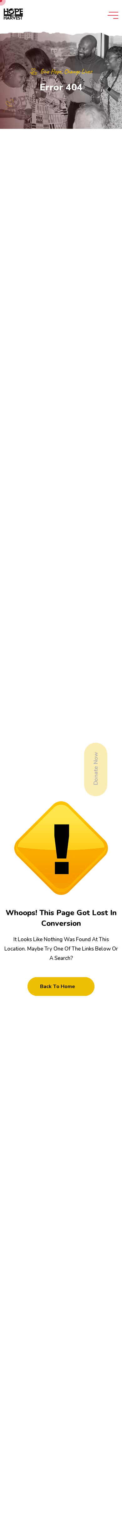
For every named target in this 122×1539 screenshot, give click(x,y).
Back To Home (57, 986)
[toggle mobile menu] (113, 15)
